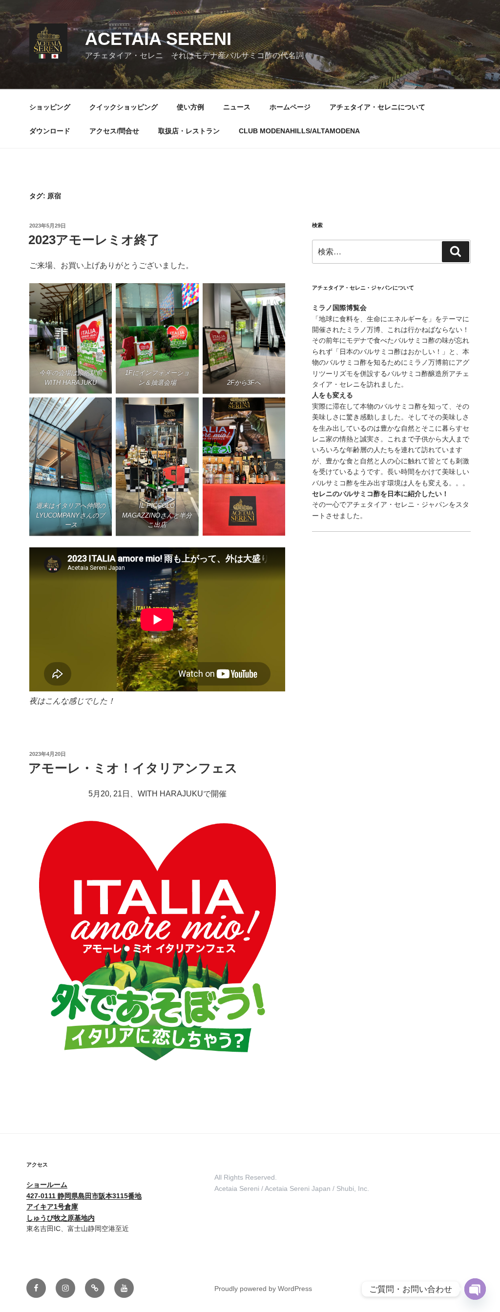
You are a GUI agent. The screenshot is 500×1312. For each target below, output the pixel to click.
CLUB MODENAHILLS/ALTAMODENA (299, 131)
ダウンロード (49, 131)
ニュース (236, 107)
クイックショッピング (123, 107)
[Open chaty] (475, 1289)
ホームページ (290, 107)
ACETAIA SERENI (158, 39)
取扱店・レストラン (189, 131)
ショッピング (49, 107)
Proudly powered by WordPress (263, 1288)
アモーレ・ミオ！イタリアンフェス (133, 768)
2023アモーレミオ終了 (94, 239)
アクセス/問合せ (114, 131)
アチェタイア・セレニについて (377, 107)
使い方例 (190, 107)
